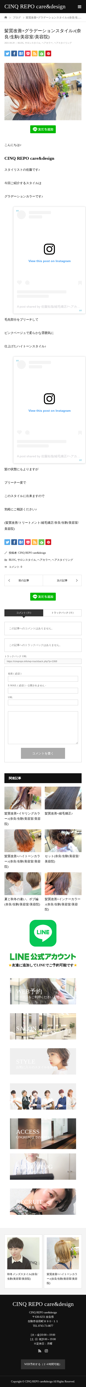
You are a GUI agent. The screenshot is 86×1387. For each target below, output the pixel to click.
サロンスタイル (32, 43)
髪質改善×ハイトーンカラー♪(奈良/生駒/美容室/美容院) (53, 1279)
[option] (54, 1261)
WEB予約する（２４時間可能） (43, 1364)
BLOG (21, 43)
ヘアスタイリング (63, 43)
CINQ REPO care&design (34, 6)
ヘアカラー (47, 43)
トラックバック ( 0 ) (62, 612)
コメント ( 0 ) (23, 612)
